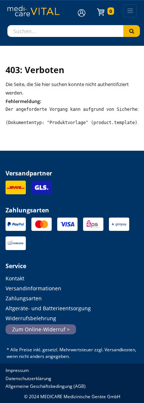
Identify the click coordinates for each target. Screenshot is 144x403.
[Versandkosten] (16, 189)
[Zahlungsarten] (16, 226)
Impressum (17, 370)
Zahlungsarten (24, 298)
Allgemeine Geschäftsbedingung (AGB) (46, 386)
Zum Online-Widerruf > (41, 329)
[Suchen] (131, 31)
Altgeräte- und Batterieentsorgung (48, 308)
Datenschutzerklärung (28, 378)
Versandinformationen (33, 288)
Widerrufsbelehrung (31, 318)
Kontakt (15, 278)
